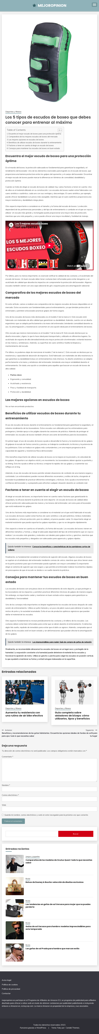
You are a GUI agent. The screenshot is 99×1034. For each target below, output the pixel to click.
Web (4, 805)
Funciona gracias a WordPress (33, 1028)
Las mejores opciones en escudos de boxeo (26, 139)
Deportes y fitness (13, 112)
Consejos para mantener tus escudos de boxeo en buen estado (34, 148)
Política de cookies (10, 984)
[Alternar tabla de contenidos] (58, 130)
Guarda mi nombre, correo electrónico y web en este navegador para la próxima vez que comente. (46, 815)
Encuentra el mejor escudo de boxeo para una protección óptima (35, 134)
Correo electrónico (10, 795)
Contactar (6, 993)
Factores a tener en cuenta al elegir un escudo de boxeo (31, 145)
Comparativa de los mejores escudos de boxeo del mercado (33, 136)
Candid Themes (72, 1028)
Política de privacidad (11, 989)
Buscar (75, 834)
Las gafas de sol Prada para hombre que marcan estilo (52, 948)
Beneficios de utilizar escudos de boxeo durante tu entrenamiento (35, 142)
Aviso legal (6, 980)
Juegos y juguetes (33, 856)
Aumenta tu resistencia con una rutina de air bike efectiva (24, 714)
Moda (28, 879)
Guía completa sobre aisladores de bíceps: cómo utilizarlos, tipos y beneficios (72, 715)
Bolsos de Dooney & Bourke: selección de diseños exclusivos (55, 882)
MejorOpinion (52, 5)
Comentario (7, 756)
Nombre (6, 785)
